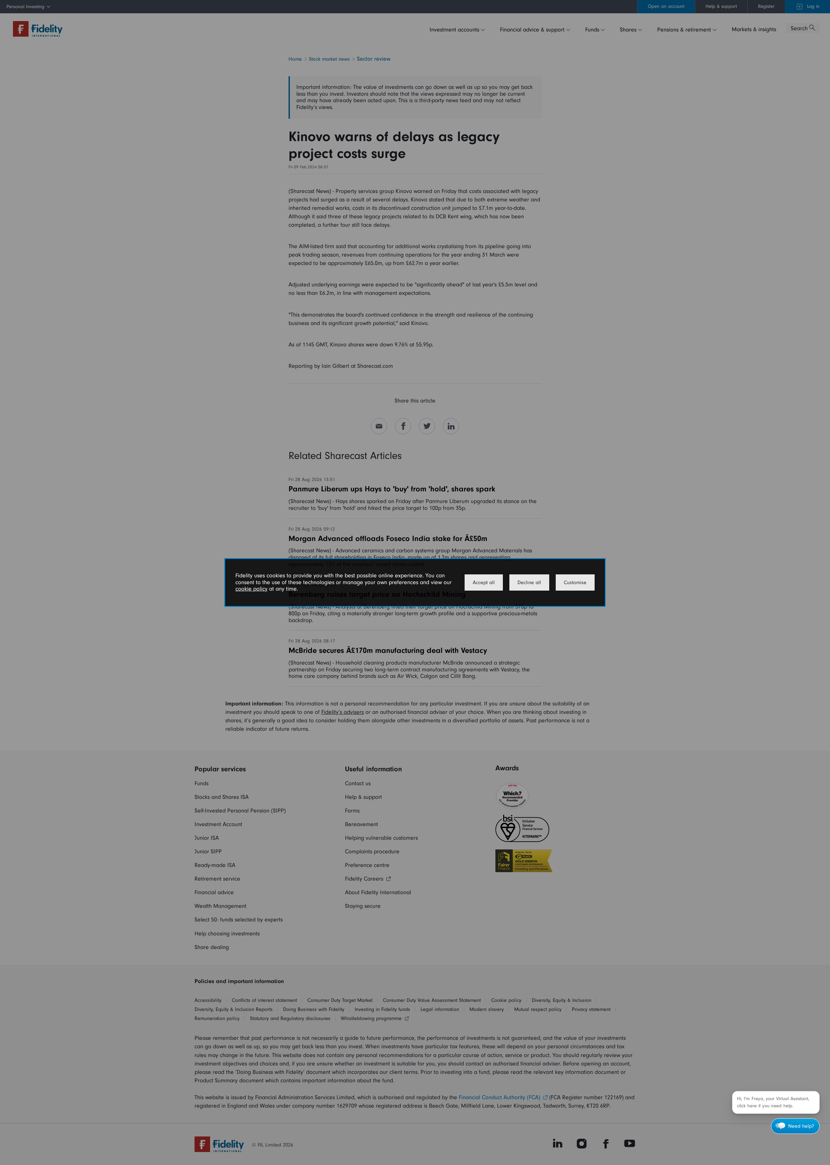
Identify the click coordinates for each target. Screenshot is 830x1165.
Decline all (529, 582)
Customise (575, 582)
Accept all (484, 582)
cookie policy (251, 588)
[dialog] (415, 582)
